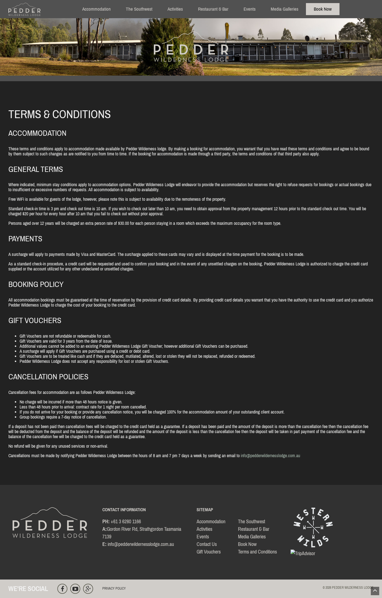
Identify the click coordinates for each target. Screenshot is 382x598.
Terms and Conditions (257, 552)
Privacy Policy (114, 588)
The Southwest (139, 9)
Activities (175, 9)
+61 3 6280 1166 (126, 521)
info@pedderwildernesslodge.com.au (270, 455)
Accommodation (96, 9)
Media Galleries (284, 9)
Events (250, 9)
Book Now (323, 9)
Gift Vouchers (209, 552)
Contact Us (207, 544)
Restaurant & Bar (213, 9)
